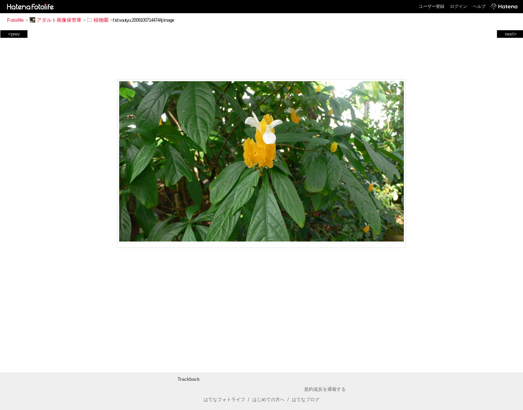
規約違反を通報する (325, 389)
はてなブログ (305, 399)
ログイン (458, 6)
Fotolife (15, 20)
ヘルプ (479, 6)
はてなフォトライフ (224, 399)
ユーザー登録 (431, 6)
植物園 (101, 20)
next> (511, 34)
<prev (14, 34)
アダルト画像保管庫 (59, 20)
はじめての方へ (268, 399)
